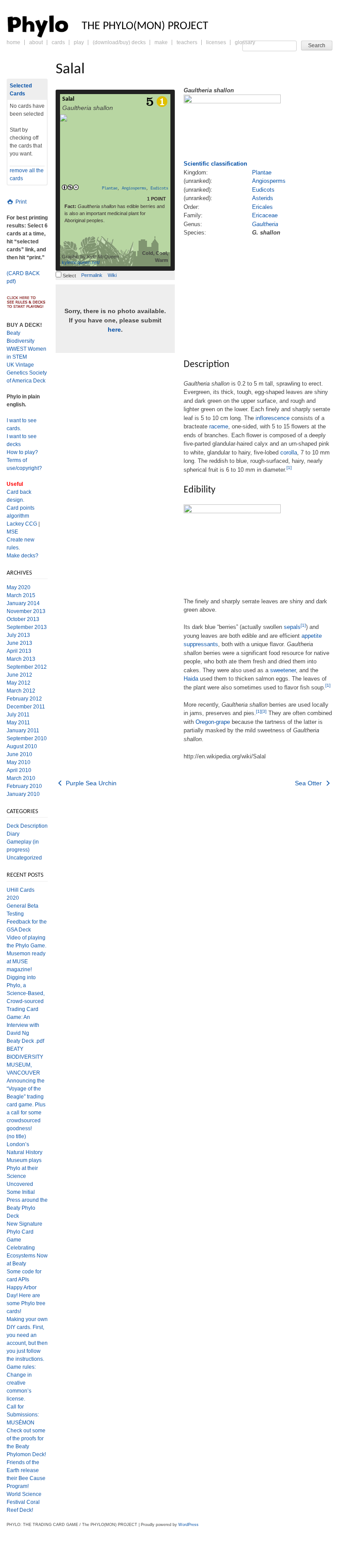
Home (13, 42)
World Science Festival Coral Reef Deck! (24, 1502)
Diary (13, 834)
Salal (68, 99)
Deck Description (27, 826)
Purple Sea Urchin (90, 783)
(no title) (16, 1136)
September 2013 (27, 627)
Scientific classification (215, 163)
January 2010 (23, 794)
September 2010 (27, 738)
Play (79, 42)
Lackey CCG (22, 524)
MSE (12, 532)
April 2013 (19, 651)
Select (68, 275)
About (36, 42)
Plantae (109, 188)
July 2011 (18, 715)
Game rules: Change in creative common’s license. (21, 1383)
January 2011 (23, 730)
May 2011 (18, 722)
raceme (218, 426)
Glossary (245, 42)
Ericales (262, 207)
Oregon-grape (213, 722)
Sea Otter (309, 783)
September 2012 (27, 667)
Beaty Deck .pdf (25, 1041)
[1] (289, 467)
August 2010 (22, 746)
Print (20, 202)
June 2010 (19, 754)
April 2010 (19, 770)
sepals (292, 627)
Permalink (91, 275)
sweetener (283, 670)
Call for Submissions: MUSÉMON (23, 1415)
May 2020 (18, 587)
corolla (288, 452)
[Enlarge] (187, 590)
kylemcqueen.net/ (81, 262)
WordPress (188, 1524)
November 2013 (26, 611)
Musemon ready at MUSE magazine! (26, 961)
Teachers (187, 42)
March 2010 (21, 778)
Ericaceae (265, 215)
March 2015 (21, 595)
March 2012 (21, 691)
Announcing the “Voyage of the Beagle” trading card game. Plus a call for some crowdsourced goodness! (26, 1105)
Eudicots (159, 188)
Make (161, 42)
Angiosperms (134, 188)
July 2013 (18, 635)
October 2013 (23, 619)
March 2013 (21, 659)
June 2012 (19, 675)
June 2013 (19, 643)
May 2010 (18, 762)
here (114, 329)
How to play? (22, 452)
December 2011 (26, 707)
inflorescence (273, 418)
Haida (191, 678)
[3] (264, 711)
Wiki (112, 275)
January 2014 (23, 603)
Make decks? (22, 556)
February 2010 (24, 786)
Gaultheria (265, 224)
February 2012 (24, 699)
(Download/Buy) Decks (119, 42)
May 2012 (18, 683)
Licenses (216, 42)
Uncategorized (24, 858)
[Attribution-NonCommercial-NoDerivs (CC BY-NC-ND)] (70, 187)
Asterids (262, 198)
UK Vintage (20, 365)
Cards (58, 42)
